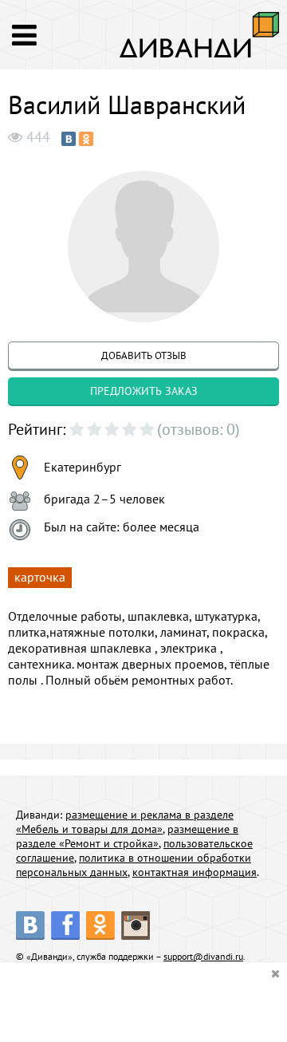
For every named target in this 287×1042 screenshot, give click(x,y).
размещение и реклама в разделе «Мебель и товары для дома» (125, 821)
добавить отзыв (144, 355)
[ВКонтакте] (68, 139)
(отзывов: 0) (198, 429)
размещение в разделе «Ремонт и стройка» (127, 836)
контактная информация (194, 872)
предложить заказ (144, 391)
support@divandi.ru (203, 956)
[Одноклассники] (86, 139)
